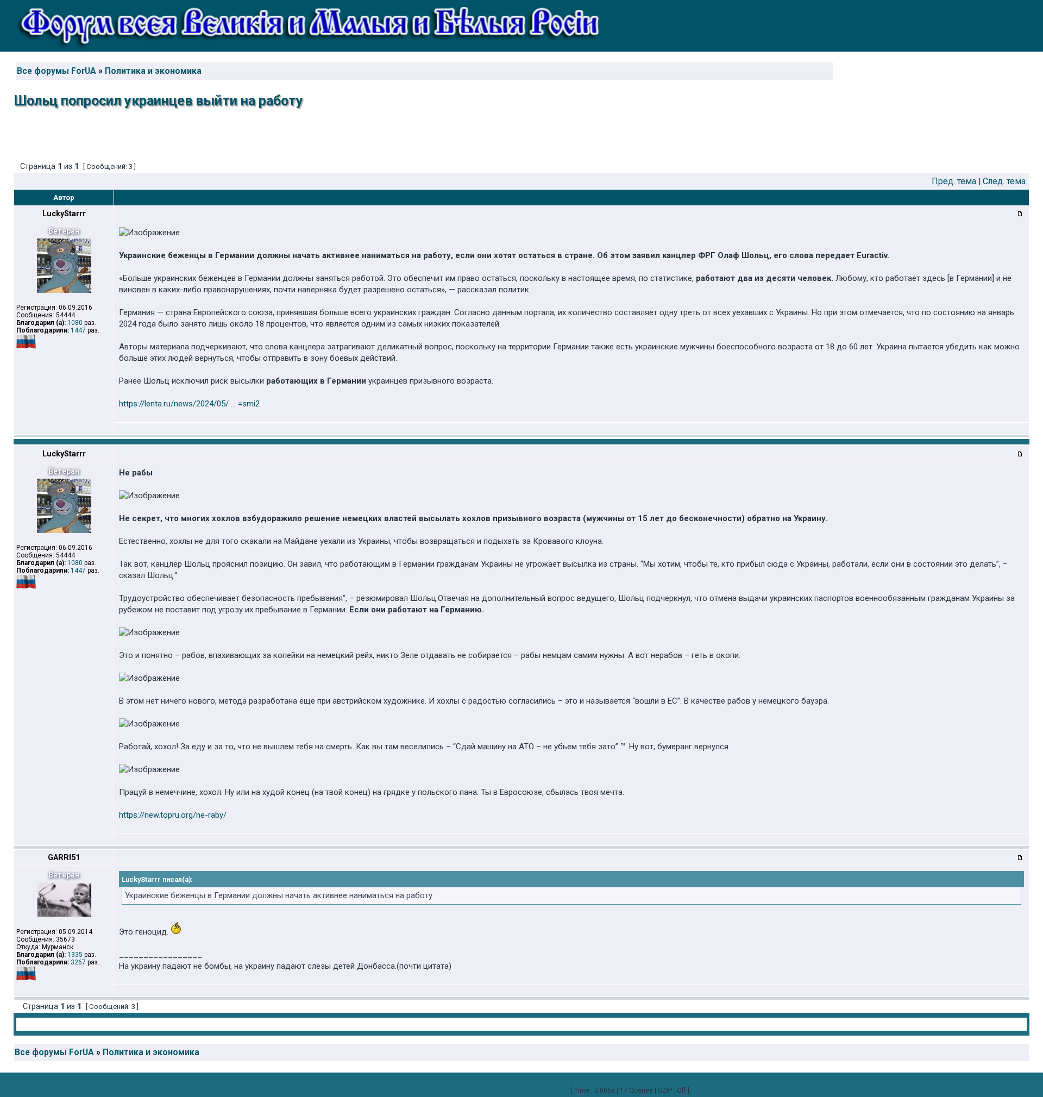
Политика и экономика (153, 71)
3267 (78, 962)
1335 (75, 954)
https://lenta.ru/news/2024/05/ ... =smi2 (189, 404)
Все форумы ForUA (56, 71)
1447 (78, 330)
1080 (75, 323)
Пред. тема (954, 181)
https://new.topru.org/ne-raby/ (173, 815)
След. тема (1004, 181)
